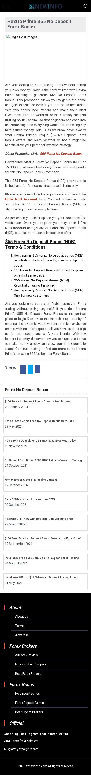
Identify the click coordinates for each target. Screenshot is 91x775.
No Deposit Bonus (27, 693)
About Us (21, 616)
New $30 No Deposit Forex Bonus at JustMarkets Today (40, 440)
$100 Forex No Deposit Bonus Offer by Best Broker (37, 401)
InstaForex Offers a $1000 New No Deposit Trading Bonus (41, 577)
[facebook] (23, 369)
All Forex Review (26, 655)
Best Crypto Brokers (29, 712)
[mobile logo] (45, 6)
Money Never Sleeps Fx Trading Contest (31, 479)
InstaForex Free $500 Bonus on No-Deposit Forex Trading (42, 558)
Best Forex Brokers (28, 673)
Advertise (22, 635)
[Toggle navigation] (85, 6)
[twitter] (30, 369)
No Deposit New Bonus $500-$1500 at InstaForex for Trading (43, 460)
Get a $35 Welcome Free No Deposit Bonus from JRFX (39, 421)
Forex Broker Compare (31, 664)
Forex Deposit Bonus (29, 703)
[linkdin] (37, 369)
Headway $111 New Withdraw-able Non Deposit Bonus (39, 518)
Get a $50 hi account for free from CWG (30, 499)
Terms (19, 626)
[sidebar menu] (5, 6)
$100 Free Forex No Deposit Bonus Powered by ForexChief (43, 538)
